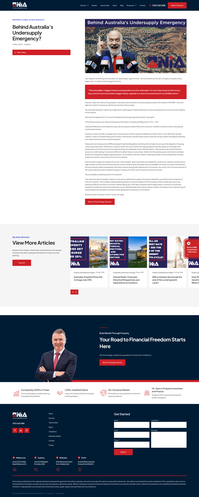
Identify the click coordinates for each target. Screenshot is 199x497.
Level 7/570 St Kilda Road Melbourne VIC (19, 463)
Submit (123, 452)
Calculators (53, 431)
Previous (72, 292)
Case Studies (53, 422)
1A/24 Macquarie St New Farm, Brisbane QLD (64, 463)
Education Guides (55, 436)
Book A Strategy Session (112, 362)
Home (51, 413)
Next (76, 292)
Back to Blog (21, 52)
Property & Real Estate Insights (28, 20)
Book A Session (177, 5)
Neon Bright (60, 493)
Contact (52, 441)
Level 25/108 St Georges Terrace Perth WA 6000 (86, 463)
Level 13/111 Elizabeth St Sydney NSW (41, 463)
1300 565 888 (18, 423)
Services (52, 418)
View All (22, 263)
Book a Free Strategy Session (99, 202)
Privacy (51, 445)
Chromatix (50, 493)
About (51, 427)
